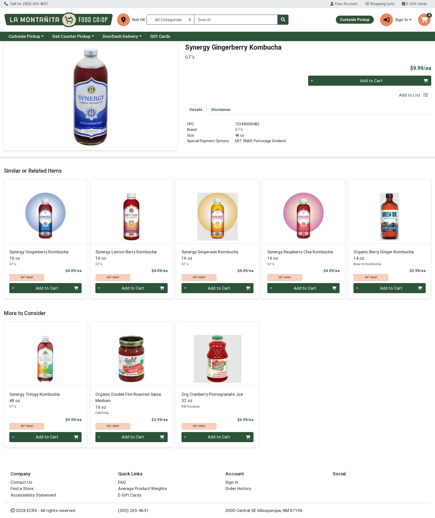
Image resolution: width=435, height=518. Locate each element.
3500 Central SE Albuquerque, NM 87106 (264, 510)
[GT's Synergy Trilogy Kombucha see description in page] (45, 353)
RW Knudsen (191, 406)
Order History (238, 488)
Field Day (101, 413)
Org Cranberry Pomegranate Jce (212, 397)
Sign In (231, 482)
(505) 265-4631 (133, 510)
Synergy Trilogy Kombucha (34, 397)
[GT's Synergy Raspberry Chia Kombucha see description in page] (303, 211)
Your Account (346, 4)
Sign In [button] (401, 19)
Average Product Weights (142, 488)
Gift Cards (160, 36)
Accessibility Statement (33, 495)
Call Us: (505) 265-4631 (28, 4)
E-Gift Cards (416, 4)
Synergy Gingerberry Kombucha (38, 255)
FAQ (122, 482)
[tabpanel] (308, 134)
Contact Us (21, 482)
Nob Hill (138, 20)
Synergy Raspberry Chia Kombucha (300, 255)
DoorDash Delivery (120, 36)
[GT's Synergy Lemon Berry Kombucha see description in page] (131, 211)
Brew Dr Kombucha (367, 264)
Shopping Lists (381, 4)
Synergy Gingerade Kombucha (210, 255)
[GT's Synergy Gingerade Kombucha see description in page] (217, 211)
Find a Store (22, 488)
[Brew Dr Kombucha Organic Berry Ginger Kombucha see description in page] (389, 211)
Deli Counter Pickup (71, 36)
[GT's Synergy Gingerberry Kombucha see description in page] (45, 211)
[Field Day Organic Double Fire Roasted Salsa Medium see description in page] (131, 353)
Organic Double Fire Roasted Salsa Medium (128, 401)
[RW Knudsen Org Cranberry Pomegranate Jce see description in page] (217, 353)
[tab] (196, 109)
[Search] (282, 20)
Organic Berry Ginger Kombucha (383, 255)
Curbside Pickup (24, 36)
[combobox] (236, 20)
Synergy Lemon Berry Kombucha (126, 255)
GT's (239, 129)
